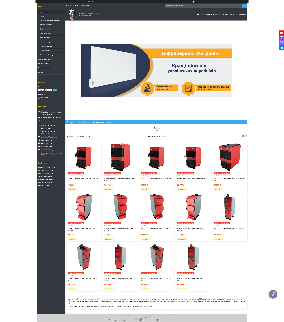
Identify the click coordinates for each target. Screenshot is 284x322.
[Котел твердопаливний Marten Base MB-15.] (157, 157)
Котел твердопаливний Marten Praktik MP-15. (155, 229)
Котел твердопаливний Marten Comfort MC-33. (192, 279)
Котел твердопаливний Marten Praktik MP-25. (118, 229)
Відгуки (40, 72)
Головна (200, 14)
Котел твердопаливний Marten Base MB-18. (192, 179)
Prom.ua (152, 316)
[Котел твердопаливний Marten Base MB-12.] (84, 157)
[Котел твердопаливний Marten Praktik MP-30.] (193, 207)
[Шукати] (244, 6)
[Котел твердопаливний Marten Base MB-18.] (193, 157)
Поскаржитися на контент (149, 320)
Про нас (225, 14)
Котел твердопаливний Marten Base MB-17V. (229, 179)
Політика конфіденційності (166, 320)
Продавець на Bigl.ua (142, 318)
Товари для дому (46, 46)
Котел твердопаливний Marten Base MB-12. (83, 179)
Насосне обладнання (47, 42)
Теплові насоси (45, 33)
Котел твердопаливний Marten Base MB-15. (156, 179)
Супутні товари (45, 51)
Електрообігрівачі (46, 25)
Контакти (242, 14)
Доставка (233, 14)
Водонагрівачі (45, 29)
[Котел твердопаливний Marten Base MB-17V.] (230, 157)
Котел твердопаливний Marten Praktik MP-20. (82, 229)
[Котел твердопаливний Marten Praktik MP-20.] (84, 207)
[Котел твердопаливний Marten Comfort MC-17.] (84, 257)
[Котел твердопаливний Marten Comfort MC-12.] (230, 207)
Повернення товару (44, 68)
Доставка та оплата (45, 59)
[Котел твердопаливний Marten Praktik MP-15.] (157, 207)
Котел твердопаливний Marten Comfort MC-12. (229, 229)
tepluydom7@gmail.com (49, 137)
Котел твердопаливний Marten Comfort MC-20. (119, 279)
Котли (42, 16)
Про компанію (43, 64)
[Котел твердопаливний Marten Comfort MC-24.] (157, 257)
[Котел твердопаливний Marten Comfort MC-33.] (193, 257)
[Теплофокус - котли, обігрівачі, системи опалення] (71, 14)
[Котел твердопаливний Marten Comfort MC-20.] (120, 257)
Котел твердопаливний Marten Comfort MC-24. (156, 279)
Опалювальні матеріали (48, 55)
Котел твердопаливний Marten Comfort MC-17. (83, 279)
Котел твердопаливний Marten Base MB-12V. (119, 179)
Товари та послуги (44, 12)
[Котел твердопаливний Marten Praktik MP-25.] (120, 207)
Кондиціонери (45, 38)
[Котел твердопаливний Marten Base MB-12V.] (120, 157)
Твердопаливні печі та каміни (50, 20)
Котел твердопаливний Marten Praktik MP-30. (191, 229)
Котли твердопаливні (96, 122)
